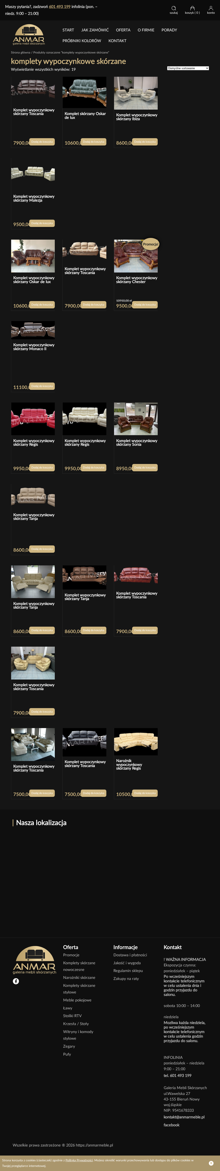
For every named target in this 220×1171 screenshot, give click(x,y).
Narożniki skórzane (79, 978)
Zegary (69, 1046)
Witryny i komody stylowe (78, 1035)
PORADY (169, 30)
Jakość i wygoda (127, 963)
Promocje (71, 955)
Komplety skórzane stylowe (79, 989)
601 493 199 (59, 7)
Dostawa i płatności (130, 955)
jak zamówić (95, 30)
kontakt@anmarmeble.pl (184, 1117)
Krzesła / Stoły (76, 1024)
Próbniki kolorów (82, 41)
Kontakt (117, 41)
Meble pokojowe (77, 1000)
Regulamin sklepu (128, 971)
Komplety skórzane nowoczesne (79, 966)
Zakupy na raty (126, 979)
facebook (171, 1125)
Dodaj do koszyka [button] (42, 142)
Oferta (123, 30)
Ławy (67, 1008)
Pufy (67, 1054)
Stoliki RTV (72, 1016)
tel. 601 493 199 (177, 1076)
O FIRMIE (146, 30)
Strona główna (20, 52)
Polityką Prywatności (79, 1160)
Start (68, 30)
